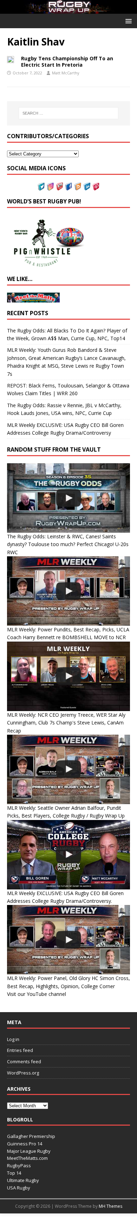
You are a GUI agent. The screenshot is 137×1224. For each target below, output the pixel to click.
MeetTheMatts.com (27, 1158)
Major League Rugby (29, 1151)
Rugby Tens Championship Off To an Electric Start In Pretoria (67, 61)
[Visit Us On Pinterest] (95, 186)
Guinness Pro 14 (24, 1143)
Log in (13, 1039)
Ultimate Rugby (23, 1180)
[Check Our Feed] (77, 186)
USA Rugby (18, 1188)
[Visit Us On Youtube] (59, 186)
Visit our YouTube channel (36, 994)
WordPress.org (23, 1073)
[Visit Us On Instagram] (50, 186)
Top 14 (14, 1173)
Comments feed (24, 1061)
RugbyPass (19, 1165)
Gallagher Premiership (31, 1136)
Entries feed (20, 1050)
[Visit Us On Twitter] (41, 186)
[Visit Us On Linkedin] (86, 186)
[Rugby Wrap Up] (68, 9)
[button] (127, 21)
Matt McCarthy (65, 72)
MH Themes (110, 1206)
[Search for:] (68, 113)
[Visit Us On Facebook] (68, 186)
